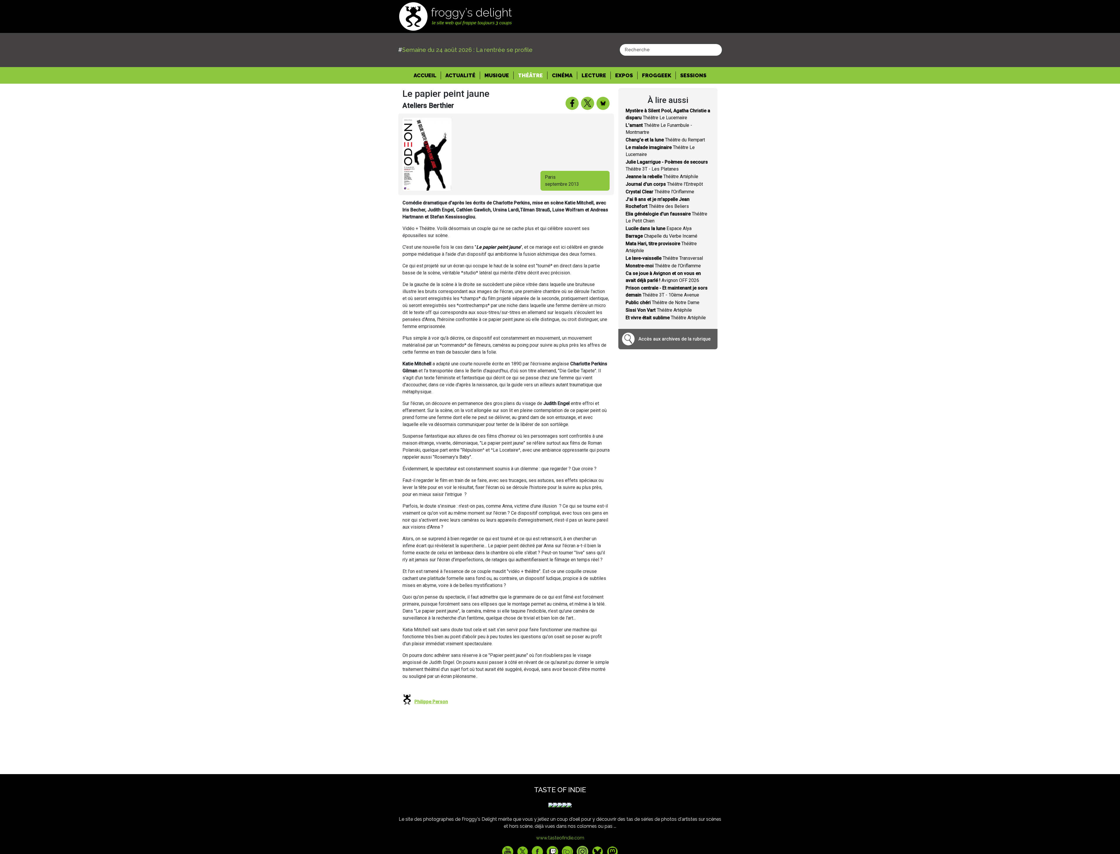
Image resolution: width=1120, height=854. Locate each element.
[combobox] (671, 50)
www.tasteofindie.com (560, 838)
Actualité (460, 75)
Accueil (427, 75)
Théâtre (530, 75)
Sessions (693, 75)
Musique (496, 75)
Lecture (594, 75)
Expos (624, 75)
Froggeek (656, 75)
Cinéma (562, 75)
